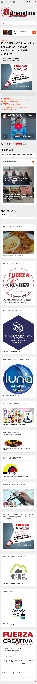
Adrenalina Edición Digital (26, 660)
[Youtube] (13, 2)
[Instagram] (6, 2)
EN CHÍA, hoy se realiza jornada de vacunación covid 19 (14, 108)
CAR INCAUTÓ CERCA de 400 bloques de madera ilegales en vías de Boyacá (18, 197)
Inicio (2, 40)
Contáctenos (26, 657)
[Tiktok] (10, 2)
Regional (8, 40)
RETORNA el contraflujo (11, 104)
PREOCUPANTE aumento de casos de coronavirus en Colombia (15, 100)
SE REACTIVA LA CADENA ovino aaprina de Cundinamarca (17, 179)
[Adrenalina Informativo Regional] (18, 18)
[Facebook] (2, 2)
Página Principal (10, 657)
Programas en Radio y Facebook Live (10, 661)
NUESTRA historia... (26, 664)
